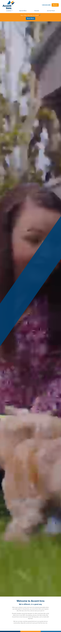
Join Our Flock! (51, 11)
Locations (8, 11)
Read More (30, 18)
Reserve (55, 5)
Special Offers (22, 11)
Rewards (36, 11)
